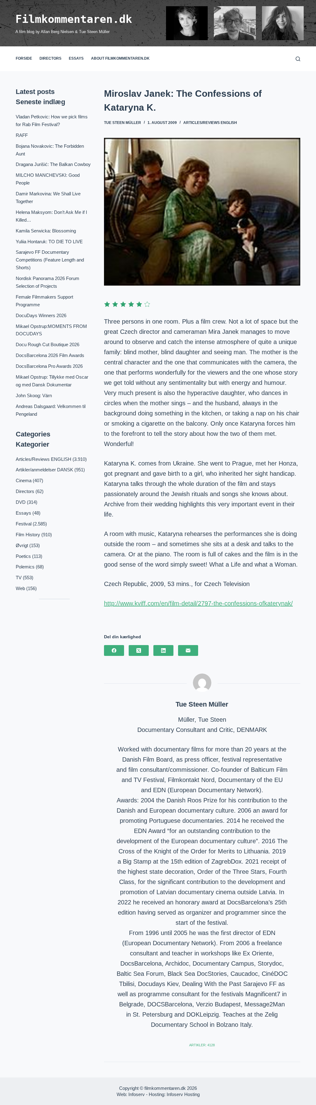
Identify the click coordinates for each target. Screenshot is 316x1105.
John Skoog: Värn (34, 395)
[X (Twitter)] (139, 650)
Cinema (23, 480)
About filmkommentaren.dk (120, 58)
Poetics (23, 556)
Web (20, 588)
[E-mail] (188, 650)
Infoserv (136, 1094)
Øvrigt (22, 545)
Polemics (25, 566)
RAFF (22, 135)
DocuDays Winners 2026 (41, 315)
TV (19, 577)
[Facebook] (114, 650)
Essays (76, 58)
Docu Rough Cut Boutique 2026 (47, 344)
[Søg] (298, 59)
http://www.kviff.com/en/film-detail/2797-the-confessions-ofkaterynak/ (198, 603)
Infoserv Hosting (183, 1094)
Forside (24, 58)
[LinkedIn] (163, 650)
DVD (21, 502)
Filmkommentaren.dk (73, 19)
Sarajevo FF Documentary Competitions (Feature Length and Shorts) (50, 259)
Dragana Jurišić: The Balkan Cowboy (53, 164)
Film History (28, 534)
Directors (50, 58)
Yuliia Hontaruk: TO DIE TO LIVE (49, 241)
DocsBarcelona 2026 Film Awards (50, 355)
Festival (23, 523)
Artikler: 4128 (202, 1045)
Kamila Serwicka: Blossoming (46, 230)
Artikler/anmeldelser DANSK (44, 469)
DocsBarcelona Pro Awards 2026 (49, 366)
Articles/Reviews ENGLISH (210, 123)
